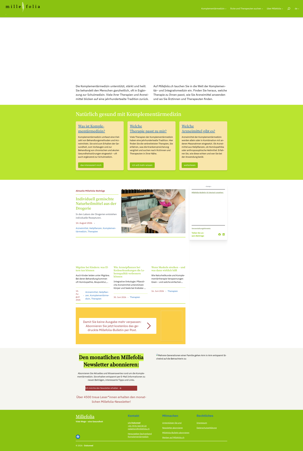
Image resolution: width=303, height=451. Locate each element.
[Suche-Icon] (289, 8)
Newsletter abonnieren (172, 428)
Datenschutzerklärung (207, 428)
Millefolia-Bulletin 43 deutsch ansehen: (208, 192)
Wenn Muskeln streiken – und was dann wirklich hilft (168, 269)
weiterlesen (190, 165)
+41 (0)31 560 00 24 (137, 426)
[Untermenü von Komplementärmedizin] (225, 8)
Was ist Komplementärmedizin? (91, 128)
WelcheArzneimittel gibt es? (198, 128)
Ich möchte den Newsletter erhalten (101, 388)
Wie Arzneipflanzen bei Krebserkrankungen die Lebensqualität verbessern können (129, 272)
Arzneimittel (82, 228)
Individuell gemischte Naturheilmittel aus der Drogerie (96, 204)
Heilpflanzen (95, 228)
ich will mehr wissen (142, 165)
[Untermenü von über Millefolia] (282, 8)
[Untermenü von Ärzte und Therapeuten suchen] (262, 8)
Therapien (93, 231)
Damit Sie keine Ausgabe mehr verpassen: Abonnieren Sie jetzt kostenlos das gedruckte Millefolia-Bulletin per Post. (112, 326)
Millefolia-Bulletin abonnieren (175, 432)
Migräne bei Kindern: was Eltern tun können (92, 269)
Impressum (202, 423)
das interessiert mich (90, 165)
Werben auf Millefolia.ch (173, 437)
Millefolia (85, 416)
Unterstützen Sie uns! (172, 423)
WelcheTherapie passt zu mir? (148, 128)
